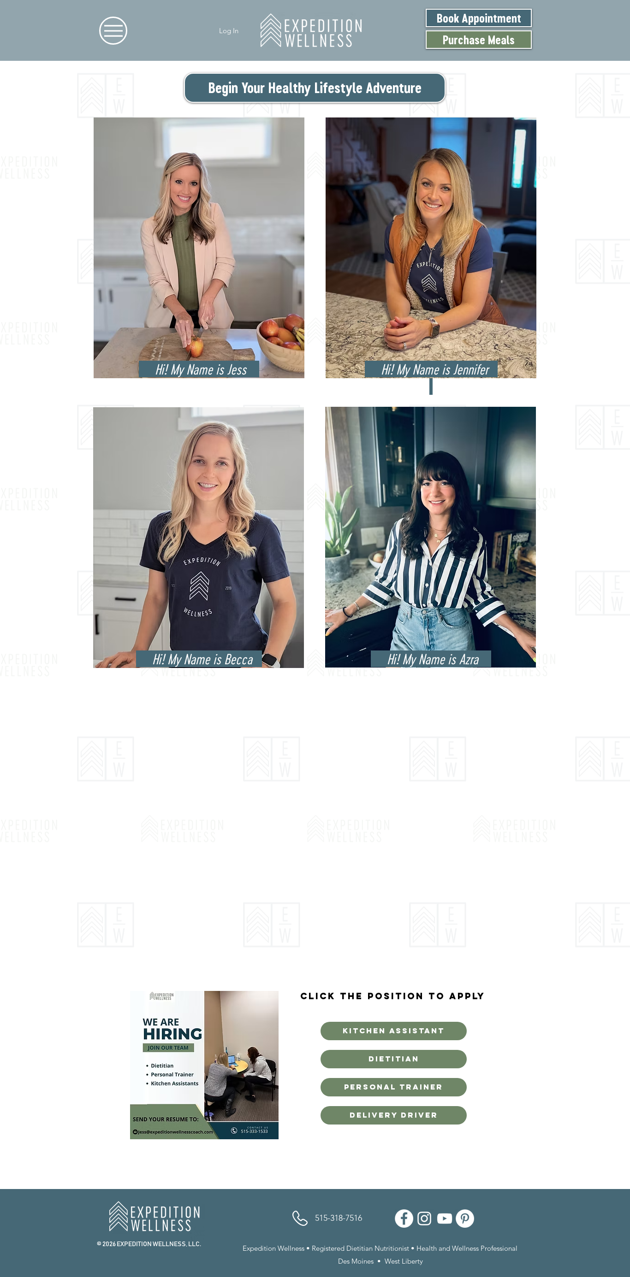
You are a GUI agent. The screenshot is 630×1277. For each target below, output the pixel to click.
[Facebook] (404, 1218)
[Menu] (113, 31)
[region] (199, 252)
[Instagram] (424, 1218)
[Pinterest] (465, 1218)
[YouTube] (444, 1218)
